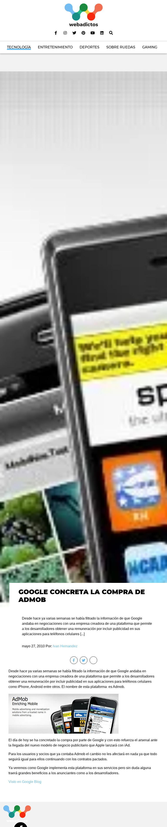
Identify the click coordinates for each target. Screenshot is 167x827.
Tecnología (19, 47)
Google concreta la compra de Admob (81, 596)
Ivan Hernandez (65, 646)
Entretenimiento (55, 47)
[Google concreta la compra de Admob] (83, 340)
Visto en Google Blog (24, 782)
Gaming (149, 47)
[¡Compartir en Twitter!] (83, 660)
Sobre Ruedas (120, 47)
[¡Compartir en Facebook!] (74, 660)
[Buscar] (111, 33)
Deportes (89, 47)
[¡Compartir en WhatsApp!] (93, 660)
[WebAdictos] (84, 14)
